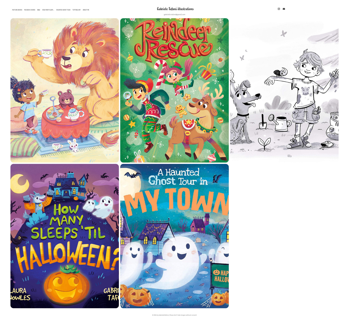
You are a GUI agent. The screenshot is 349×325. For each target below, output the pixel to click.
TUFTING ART (77, 10)
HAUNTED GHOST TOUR (63, 10)
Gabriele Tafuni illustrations (175, 8)
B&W (38, 10)
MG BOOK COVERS (29, 10)
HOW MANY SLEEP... (48, 10)
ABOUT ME (86, 10)
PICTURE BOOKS (17, 10)
